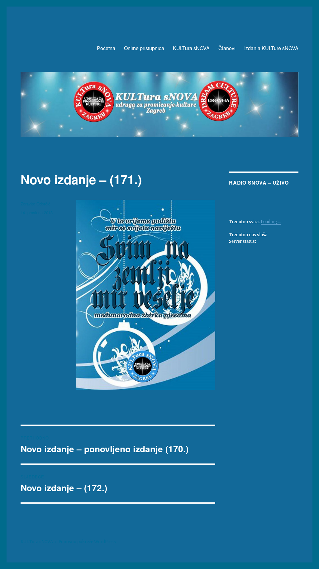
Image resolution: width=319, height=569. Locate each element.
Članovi (227, 48)
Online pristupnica (144, 48)
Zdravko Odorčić (35, 204)
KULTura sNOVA (191, 48)
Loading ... (271, 221)
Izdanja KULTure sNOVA (271, 48)
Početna (106, 48)
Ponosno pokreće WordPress (87, 541)
